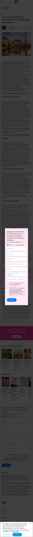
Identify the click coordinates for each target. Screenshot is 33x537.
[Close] (30, 524)
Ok (17, 534)
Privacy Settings (6, 534)
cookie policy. (15, 531)
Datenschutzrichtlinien (14, 292)
